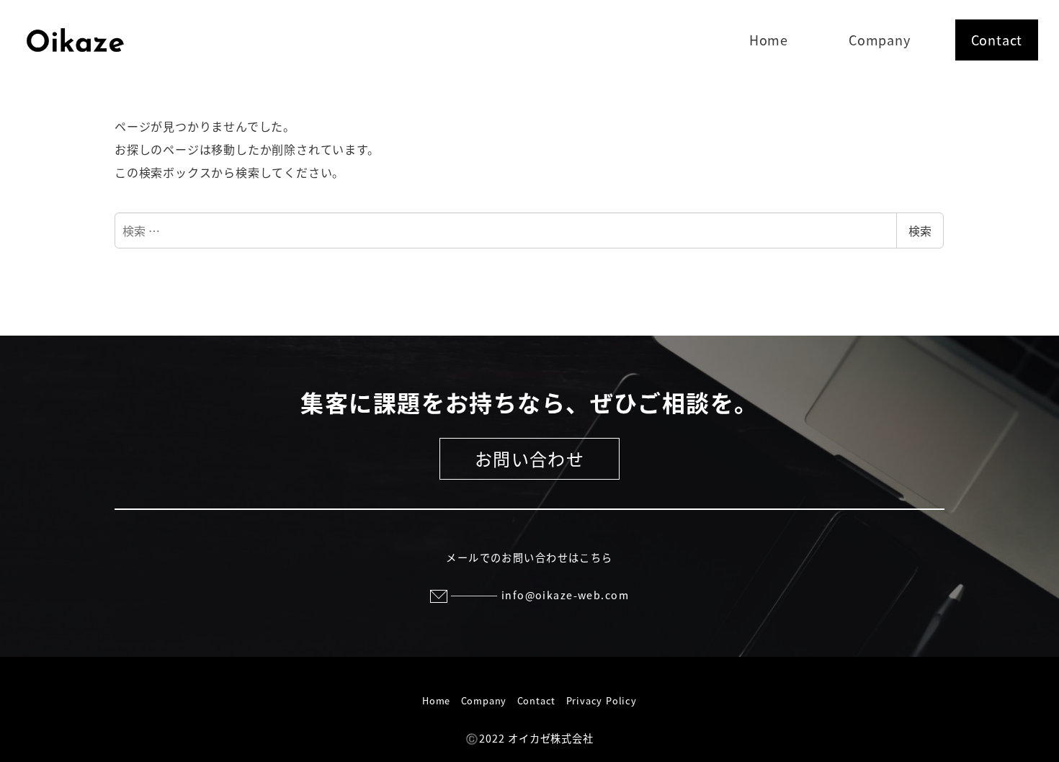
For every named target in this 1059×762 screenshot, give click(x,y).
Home (436, 700)
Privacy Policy (601, 700)
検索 (919, 230)
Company (484, 700)
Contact (536, 700)
